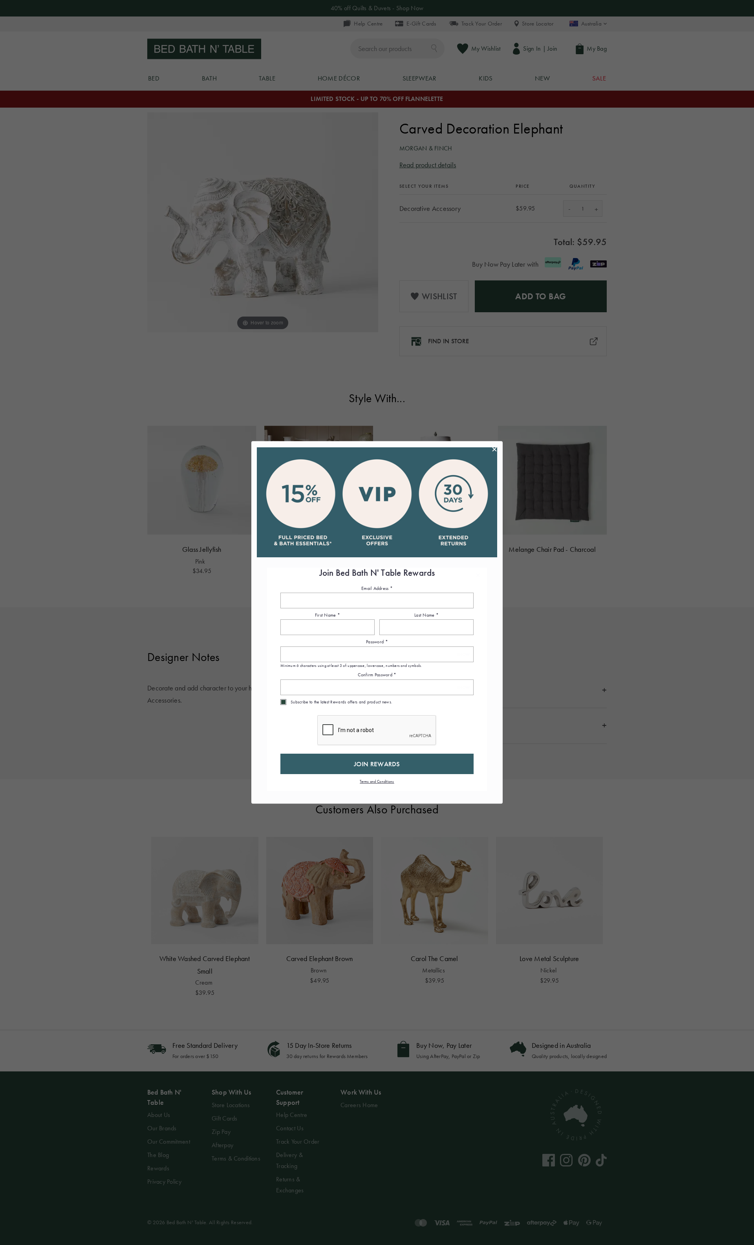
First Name (327, 615)
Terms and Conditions (377, 781)
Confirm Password (377, 675)
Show (463, 654)
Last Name (426, 615)
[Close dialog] (494, 449)
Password (377, 642)
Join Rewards (377, 764)
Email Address (377, 588)
